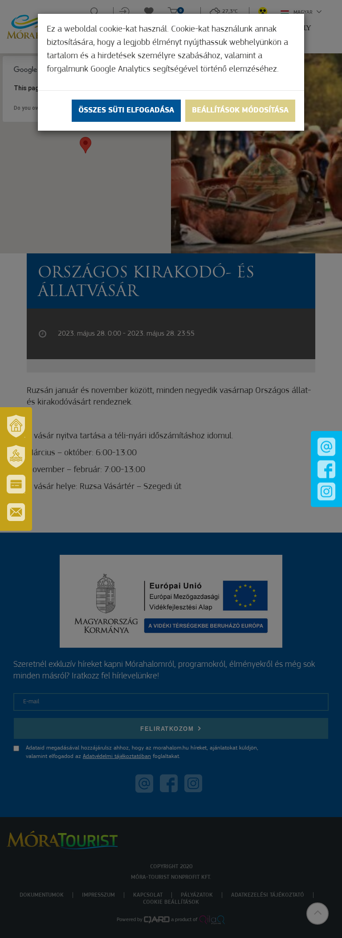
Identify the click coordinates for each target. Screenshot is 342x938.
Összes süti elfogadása (126, 111)
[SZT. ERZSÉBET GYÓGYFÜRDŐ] (16, 456)
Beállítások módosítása (240, 111)
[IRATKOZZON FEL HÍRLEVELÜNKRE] (16, 512)
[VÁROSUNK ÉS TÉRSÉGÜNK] (16, 425)
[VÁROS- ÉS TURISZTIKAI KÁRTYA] (16, 484)
